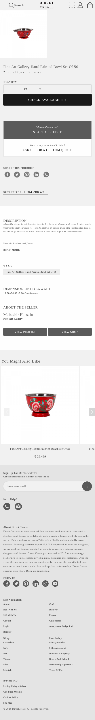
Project (52, 615)
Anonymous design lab (61, 626)
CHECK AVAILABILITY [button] (47, 100)
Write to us (19, 506)
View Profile (25, 332)
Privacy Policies (57, 642)
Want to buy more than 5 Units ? (47, 148)
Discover (53, 609)
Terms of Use (56, 670)
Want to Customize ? (47, 130)
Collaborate (55, 621)
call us (7, 506)
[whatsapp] (46, 174)
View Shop (70, 332)
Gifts (5, 648)
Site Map (7, 703)
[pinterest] (27, 174)
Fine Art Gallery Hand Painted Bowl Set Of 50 (32, 272)
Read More (11, 250)
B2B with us (10, 609)
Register (7, 632)
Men (5, 653)
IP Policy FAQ (10, 680)
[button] (92, 412)
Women (7, 659)
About (6, 604)
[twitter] (17, 174)
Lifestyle (7, 670)
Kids (5, 664)
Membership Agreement (60, 664)
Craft (51, 604)
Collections (8, 642)
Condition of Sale (12, 692)
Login (6, 626)
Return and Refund (59, 659)
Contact (7, 621)
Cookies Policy (10, 697)
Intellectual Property (59, 653)
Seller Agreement (57, 648)
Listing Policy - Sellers (14, 686)
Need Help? (25, 192)
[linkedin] (36, 174)
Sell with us (9, 615)
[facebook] (7, 174)
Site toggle (4, 5)
